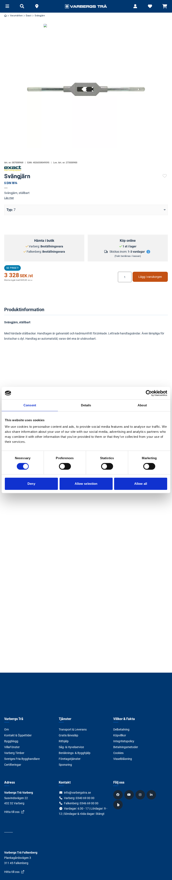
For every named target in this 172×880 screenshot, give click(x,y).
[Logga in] (135, 6)
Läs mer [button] (9, 197)
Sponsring (65, 764)
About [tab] (142, 405)
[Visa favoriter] (150, 6)
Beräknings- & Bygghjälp (74, 753)
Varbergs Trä (13, 719)
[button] (36, 6)
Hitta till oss (12, 812)
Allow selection (86, 483)
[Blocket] (118, 804)
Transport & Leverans (73, 729)
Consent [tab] (29, 405)
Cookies (118, 753)
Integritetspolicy (123, 741)
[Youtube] (129, 794)
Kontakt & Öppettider (18, 735)
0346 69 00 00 (89, 803)
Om (6, 729)
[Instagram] (141, 794)
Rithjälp (64, 741)
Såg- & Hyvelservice (71, 747)
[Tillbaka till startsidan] (86, 6)
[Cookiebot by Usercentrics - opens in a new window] (148, 393)
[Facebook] (118, 794)
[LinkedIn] (152, 794)
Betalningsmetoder (125, 747)
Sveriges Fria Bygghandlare (22, 758)
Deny (31, 483)
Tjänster (65, 719)
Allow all (140, 483)
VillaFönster (12, 747)
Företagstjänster (70, 758)
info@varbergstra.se (77, 792)
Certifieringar (12, 764)
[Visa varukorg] (164, 6)
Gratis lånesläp (68, 735)
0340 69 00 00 (85, 798)
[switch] (65, 466)
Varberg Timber (14, 753)
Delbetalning (121, 729)
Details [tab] (86, 405)
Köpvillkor (119, 735)
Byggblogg (11, 741)
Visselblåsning (122, 758)
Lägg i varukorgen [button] (150, 276)
